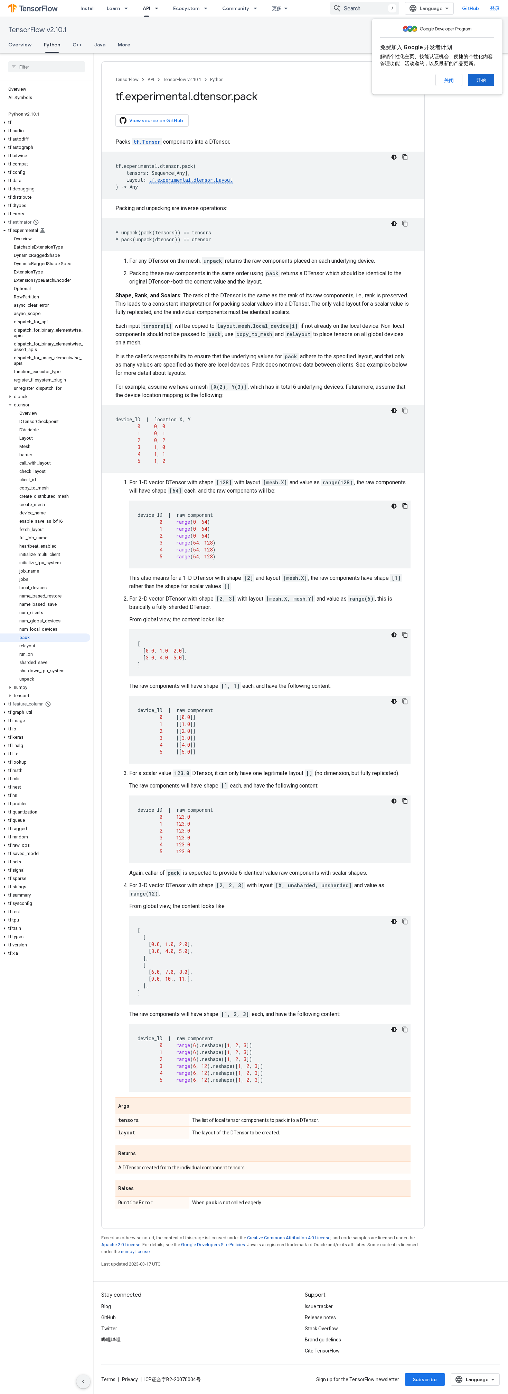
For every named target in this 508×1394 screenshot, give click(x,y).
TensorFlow (127, 79)
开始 (481, 80)
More (124, 45)
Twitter (109, 1328)
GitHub (470, 8)
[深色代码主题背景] (393, 157)
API (146, 8)
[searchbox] (46, 66)
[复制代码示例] (405, 157)
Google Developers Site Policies (213, 1244)
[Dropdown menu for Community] (257, 8)
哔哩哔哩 (111, 1339)
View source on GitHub (156, 120)
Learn (113, 8)
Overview (19, 45)
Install (87, 8)
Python (52, 45)
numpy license (135, 1251)
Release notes (320, 1317)
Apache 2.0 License (120, 1244)
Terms (108, 1379)
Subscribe (425, 1379)
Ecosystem (186, 8)
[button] (45, 122)
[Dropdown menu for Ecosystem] (207, 8)
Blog (106, 1306)
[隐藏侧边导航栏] (83, 1381)
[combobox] (364, 8)
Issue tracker (319, 1306)
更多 (277, 8)
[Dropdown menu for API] (158, 8)
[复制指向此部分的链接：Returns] (143, 1154)
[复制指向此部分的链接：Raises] (141, 1189)
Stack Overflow (321, 1328)
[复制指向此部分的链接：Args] (136, 1106)
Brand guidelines (323, 1339)
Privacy (130, 1379)
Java (99, 45)
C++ (77, 45)
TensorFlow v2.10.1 (37, 30)
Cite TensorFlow (322, 1350)
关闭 (449, 80)
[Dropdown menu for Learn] (128, 8)
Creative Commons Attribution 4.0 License (288, 1237)
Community (235, 8)
